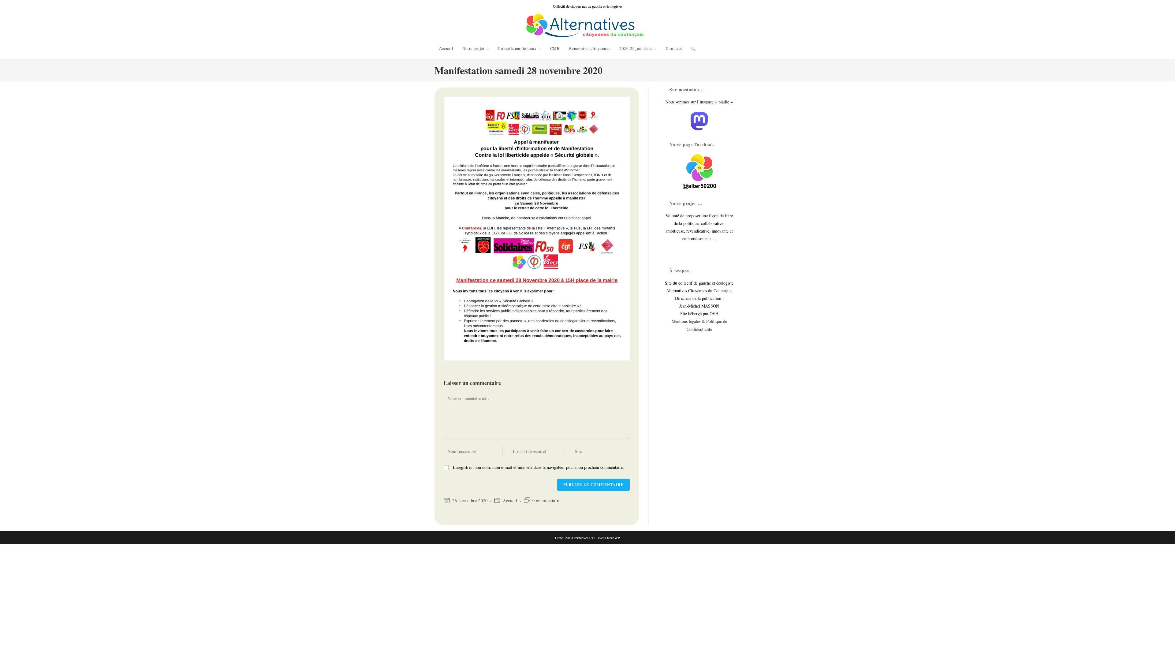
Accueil (510, 500)
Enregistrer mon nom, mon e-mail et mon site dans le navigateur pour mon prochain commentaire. (538, 467)
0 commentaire (546, 500)
